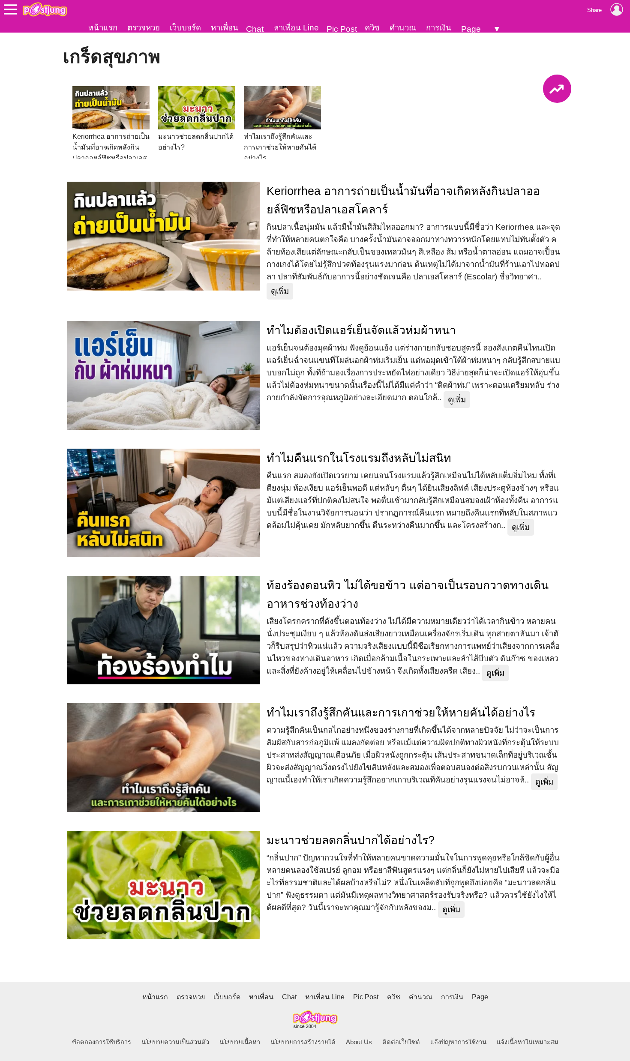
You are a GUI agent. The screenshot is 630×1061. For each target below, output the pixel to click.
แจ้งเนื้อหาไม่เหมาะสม (527, 1042)
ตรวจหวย (143, 27)
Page (471, 28)
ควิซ (372, 27)
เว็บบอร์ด (185, 27)
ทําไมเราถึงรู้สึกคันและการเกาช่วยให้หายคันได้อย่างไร (401, 712)
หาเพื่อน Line (296, 27)
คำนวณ (403, 27)
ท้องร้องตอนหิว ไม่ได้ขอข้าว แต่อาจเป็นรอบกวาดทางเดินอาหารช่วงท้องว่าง (408, 594)
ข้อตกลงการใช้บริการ (101, 1042)
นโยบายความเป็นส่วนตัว (175, 1042)
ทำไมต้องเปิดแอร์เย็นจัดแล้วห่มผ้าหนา (361, 330)
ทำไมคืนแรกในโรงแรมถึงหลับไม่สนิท (359, 458)
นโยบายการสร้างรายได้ (303, 1042)
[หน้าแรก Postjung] (44, 9)
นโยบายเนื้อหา (239, 1042)
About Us (359, 1042)
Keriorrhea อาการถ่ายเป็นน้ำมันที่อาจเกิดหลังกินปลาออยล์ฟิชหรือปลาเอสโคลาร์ (403, 200)
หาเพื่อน (224, 27)
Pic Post (342, 28)
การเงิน (438, 27)
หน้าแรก (102, 27)
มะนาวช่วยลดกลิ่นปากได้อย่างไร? (351, 840)
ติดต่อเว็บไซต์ (401, 1042)
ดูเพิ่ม (280, 291)
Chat (255, 28)
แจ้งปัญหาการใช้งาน (458, 1042)
